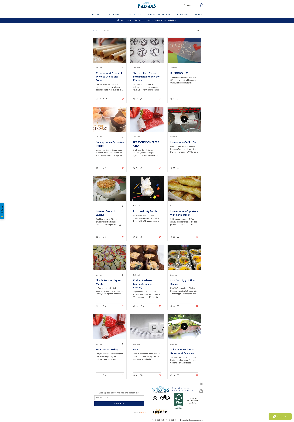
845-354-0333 (158, 420)
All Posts (96, 30)
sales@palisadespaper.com (192, 420)
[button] (201, 5)
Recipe (106, 30)
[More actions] (123, 67)
